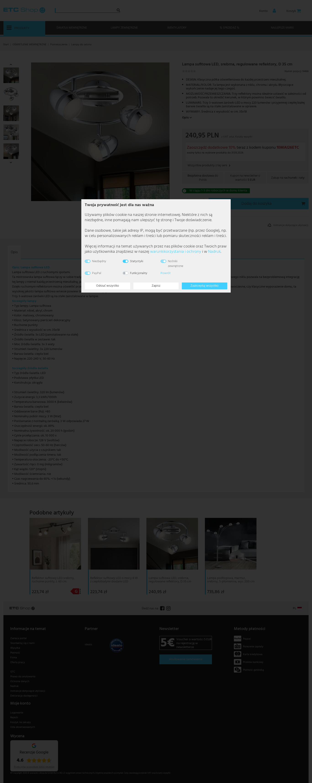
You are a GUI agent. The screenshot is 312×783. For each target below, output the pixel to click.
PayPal (96, 273)
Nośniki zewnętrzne (175, 264)
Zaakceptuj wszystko (204, 285)
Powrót (166, 273)
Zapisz (156, 285)
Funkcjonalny (138, 273)
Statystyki (136, 261)
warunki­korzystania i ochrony (175, 251)
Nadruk (214, 251)
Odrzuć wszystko (107, 285)
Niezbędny (99, 261)
